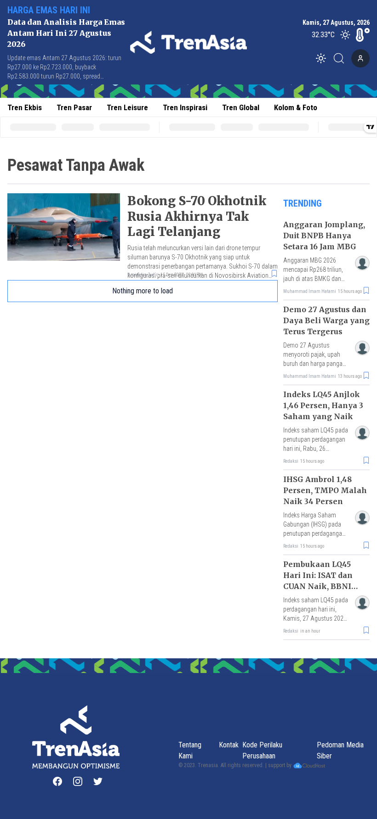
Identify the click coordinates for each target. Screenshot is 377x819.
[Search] (341, 58)
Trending (302, 203)
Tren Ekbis (24, 107)
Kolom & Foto (295, 107)
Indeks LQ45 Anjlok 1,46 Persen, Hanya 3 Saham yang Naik (323, 405)
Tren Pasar (74, 107)
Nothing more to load (142, 290)
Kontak (229, 744)
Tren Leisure (127, 107)
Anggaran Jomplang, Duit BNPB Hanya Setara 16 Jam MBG (324, 235)
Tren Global (240, 107)
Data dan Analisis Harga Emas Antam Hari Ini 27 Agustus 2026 (66, 33)
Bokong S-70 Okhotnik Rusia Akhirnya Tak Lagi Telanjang (196, 216)
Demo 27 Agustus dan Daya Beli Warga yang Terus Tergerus (326, 320)
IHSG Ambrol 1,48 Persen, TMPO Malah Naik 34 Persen (325, 490)
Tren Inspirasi (185, 107)
